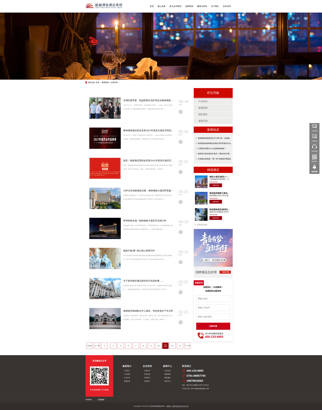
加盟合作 (147, 371)
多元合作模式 (175, 6)
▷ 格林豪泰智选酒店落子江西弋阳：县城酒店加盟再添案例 (219, 138)
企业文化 (127, 378)
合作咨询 (227, 6)
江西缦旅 (100, 400)
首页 (152, 6)
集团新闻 (105, 82)
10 (158, 346)
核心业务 (162, 6)
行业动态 (203, 101)
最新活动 (203, 121)
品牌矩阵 (189, 6)
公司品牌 (127, 374)
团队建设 (203, 114)
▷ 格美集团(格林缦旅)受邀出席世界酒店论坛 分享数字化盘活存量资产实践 (225, 143)
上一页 (97, 346)
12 (172, 346)
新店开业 (168, 381)
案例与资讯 (202, 6)
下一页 (187, 346)
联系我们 (147, 378)
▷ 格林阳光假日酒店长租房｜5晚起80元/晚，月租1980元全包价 (221, 154)
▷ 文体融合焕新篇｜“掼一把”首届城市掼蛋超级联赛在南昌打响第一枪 (223, 159)
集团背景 (127, 381)
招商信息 (147, 374)
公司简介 (127, 371)
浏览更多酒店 (202, 225)
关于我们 (215, 6)
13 (180, 346)
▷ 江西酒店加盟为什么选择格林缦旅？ (211, 148)
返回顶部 (314, 171)
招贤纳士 (147, 381)
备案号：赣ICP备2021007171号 (178, 406)
